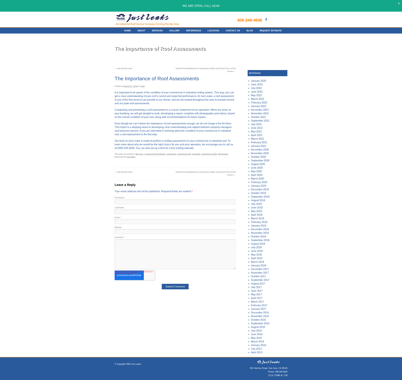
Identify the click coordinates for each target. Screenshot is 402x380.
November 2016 (260, 316)
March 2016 (257, 341)
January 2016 (258, 345)
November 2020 (260, 153)
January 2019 (258, 225)
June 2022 (257, 91)
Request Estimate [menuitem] (271, 30)
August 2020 (258, 164)
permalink (131, 157)
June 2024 (257, 84)
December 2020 (260, 149)
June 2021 (257, 128)
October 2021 (258, 117)
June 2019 (257, 207)
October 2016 (258, 319)
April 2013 (256, 352)
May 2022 (256, 95)
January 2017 (258, 309)
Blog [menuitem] (250, 30)
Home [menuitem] (127, 30)
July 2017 (256, 287)
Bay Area (139, 154)
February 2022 (259, 102)
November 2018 (260, 233)
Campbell (196, 154)
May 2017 (256, 294)
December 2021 (260, 109)
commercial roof (184, 154)
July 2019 (256, 204)
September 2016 (260, 323)
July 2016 (256, 330)
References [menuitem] (193, 30)
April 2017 (256, 298)
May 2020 (256, 171)
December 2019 (260, 189)
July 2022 (256, 88)
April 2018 (256, 258)
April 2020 (256, 175)
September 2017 (260, 280)
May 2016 (256, 338)
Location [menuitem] (213, 30)
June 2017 (257, 290)
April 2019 (256, 214)
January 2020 (258, 185)
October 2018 (258, 236)
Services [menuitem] (157, 30)
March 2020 (257, 178)
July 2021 (256, 124)
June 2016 (257, 334)
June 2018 (257, 251)
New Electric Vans (123, 68)
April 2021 (256, 135)
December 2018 (260, 229)
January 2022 (258, 106)
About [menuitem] (141, 30)
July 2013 (256, 348)
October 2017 (258, 276)
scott (142, 86)
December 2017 (260, 269)
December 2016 (260, 312)
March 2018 (257, 262)
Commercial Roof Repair (154, 154)
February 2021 (259, 142)
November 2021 (260, 113)
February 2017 (259, 305)
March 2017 (257, 301)
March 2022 (257, 99)
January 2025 (258, 80)
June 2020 (257, 167)
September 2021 (260, 120)
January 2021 (258, 146)
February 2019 (259, 222)
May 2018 (256, 254)
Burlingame (223, 154)
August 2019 (258, 200)
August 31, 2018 (131, 86)
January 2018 (258, 265)
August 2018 (258, 243)
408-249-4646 (249, 20)
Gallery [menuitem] (174, 30)
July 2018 (256, 247)
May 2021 (256, 131)
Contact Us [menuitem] (233, 30)
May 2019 (256, 211)
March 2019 (257, 218)
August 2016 (258, 327)
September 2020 (260, 160)
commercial (171, 154)
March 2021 (257, 138)
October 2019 (258, 193)
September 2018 (260, 240)
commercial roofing (209, 154)
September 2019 (260, 196)
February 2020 (259, 182)
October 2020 (258, 157)
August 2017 (258, 283)
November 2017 (260, 272)
